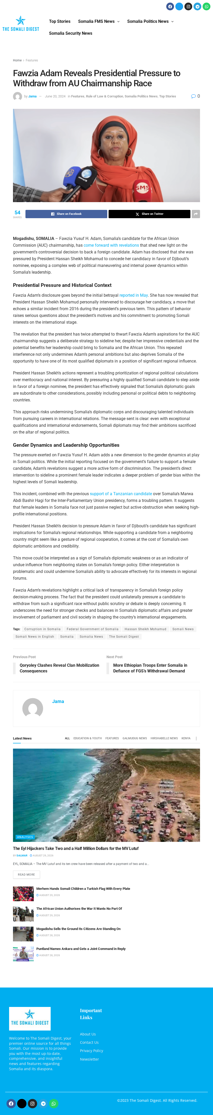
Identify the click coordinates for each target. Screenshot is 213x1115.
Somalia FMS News (96, 21)
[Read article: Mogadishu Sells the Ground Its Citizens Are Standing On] (23, 934)
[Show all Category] (196, 738)
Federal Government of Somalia (93, 629)
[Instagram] (188, 6)
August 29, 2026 (43, 855)
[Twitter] (179, 6)
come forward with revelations (111, 245)
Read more (29, 873)
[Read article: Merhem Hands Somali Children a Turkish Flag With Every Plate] (23, 893)
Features (32, 60)
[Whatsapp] (206, 6)
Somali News (183, 629)
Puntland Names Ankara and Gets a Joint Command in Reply (81, 949)
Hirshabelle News (164, 738)
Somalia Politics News (148, 21)
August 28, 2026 (49, 935)
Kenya (186, 738)
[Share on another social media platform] (196, 214)
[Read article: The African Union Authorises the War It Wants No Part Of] (23, 913)
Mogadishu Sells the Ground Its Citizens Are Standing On (78, 929)
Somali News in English (35, 636)
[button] (98, 21)
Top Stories (59, 21)
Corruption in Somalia (42, 629)
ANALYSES (25, 837)
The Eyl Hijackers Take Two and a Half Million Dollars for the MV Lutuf (76, 848)
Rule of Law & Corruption (104, 96)
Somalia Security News (70, 33)
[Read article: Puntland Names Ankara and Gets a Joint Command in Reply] (23, 954)
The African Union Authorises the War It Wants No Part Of (79, 909)
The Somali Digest (124, 636)
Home (17, 60)
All (67, 738)
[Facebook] (170, 6)
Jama (32, 96)
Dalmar (22, 855)
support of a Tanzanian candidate (121, 493)
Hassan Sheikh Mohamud (146, 629)
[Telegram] (197, 6)
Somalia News (91, 636)
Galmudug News (135, 738)
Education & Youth (88, 738)
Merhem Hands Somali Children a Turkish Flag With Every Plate (83, 889)
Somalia (67, 636)
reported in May (133, 295)
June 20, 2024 (55, 96)
